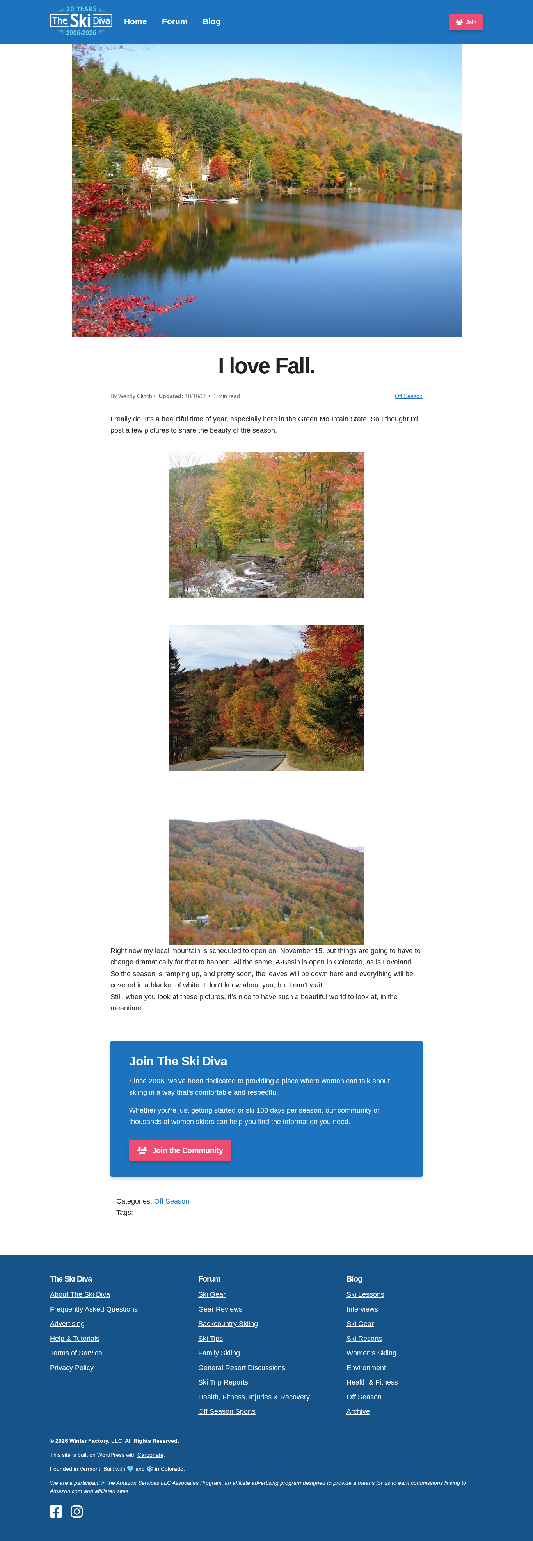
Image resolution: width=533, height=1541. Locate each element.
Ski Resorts (364, 1338)
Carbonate (150, 1455)
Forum (175, 21)
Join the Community (186, 1150)
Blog (212, 21)
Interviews (362, 1309)
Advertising (67, 1323)
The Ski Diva (71, 1279)
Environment (366, 1367)
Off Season (409, 396)
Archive (358, 1411)
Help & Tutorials (74, 1338)
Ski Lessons (365, 1294)
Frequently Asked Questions (94, 1309)
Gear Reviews (220, 1309)
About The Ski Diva (80, 1294)
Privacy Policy (72, 1367)
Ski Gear (212, 1294)
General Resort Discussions (241, 1367)
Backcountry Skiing (228, 1323)
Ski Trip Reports (223, 1382)
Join (471, 22)
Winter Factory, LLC (95, 1441)
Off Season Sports (227, 1411)
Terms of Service (76, 1353)
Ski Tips (210, 1338)
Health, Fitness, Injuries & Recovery (254, 1397)
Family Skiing (219, 1353)
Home (135, 21)
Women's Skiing (371, 1353)
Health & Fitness (372, 1382)
